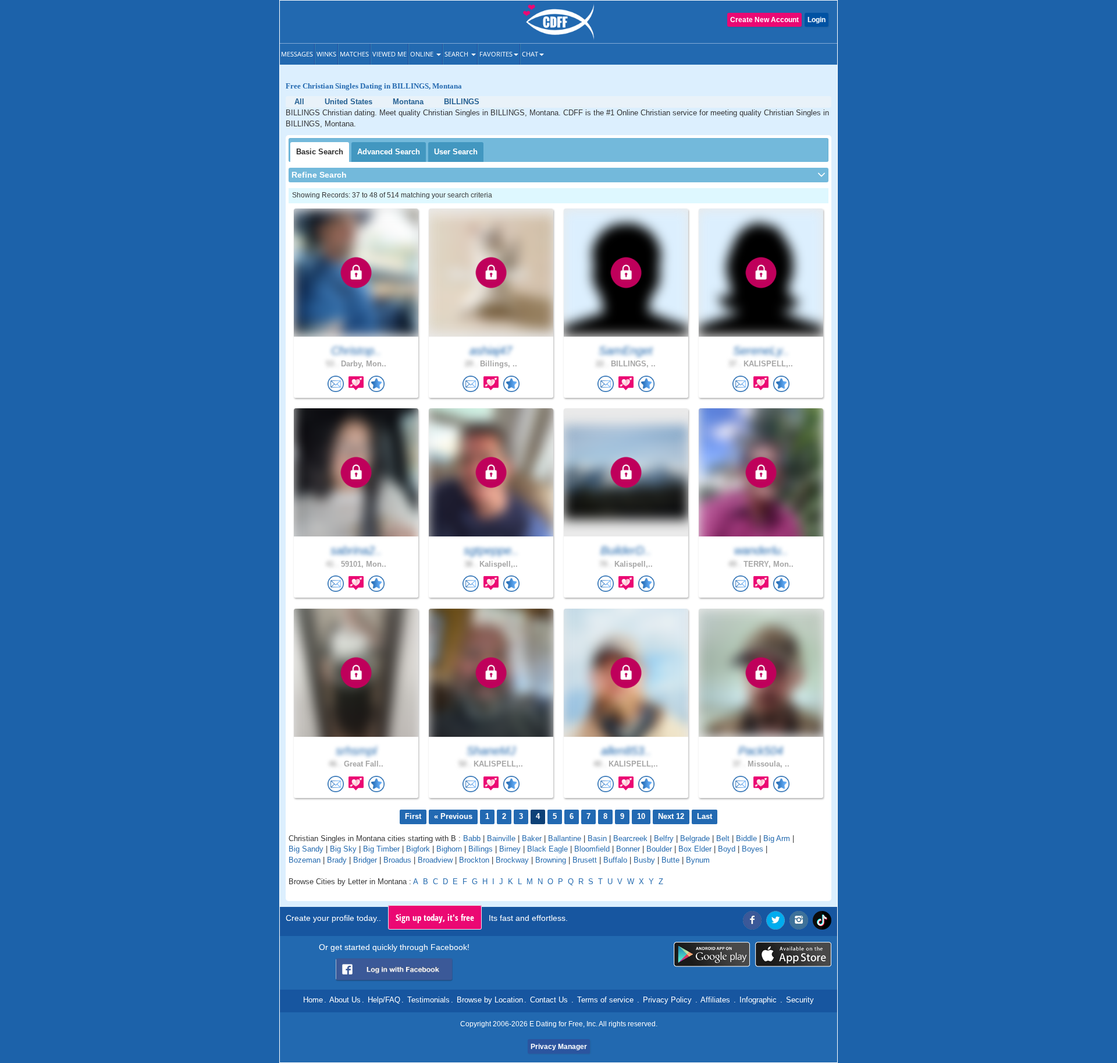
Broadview (435, 860)
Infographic (758, 999)
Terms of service (605, 999)
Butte (670, 860)
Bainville (501, 838)
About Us (345, 999)
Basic (319, 151)
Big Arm (776, 838)
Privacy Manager (559, 1047)
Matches (354, 54)
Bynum (698, 860)
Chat (530, 54)
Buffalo (615, 860)
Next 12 (671, 816)
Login (816, 20)
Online (422, 54)
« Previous (453, 816)
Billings (480, 849)
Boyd (726, 849)
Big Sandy (306, 849)
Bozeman (305, 860)
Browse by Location (490, 999)
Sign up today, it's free (435, 917)
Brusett (584, 860)
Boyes (752, 849)
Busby (644, 860)
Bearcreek (630, 838)
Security (800, 999)
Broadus (397, 860)
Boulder (659, 849)
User (456, 151)
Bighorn (449, 849)
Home (313, 999)
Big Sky (343, 849)
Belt (723, 838)
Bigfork (418, 849)
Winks (326, 54)
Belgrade (695, 838)
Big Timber (381, 849)
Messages (297, 54)
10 (641, 816)
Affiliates (715, 999)
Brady (337, 860)
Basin (597, 838)
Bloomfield (592, 849)
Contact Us (549, 999)
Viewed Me (389, 54)
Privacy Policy (667, 999)
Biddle (746, 838)
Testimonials (428, 999)
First (413, 816)
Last (704, 816)
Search (457, 54)
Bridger (365, 860)
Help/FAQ (384, 999)
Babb (472, 838)
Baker (532, 838)
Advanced (388, 151)
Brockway (512, 860)
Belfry (664, 838)
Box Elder (695, 849)
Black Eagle (547, 849)
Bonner (628, 849)
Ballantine (564, 838)
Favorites (496, 54)
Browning (550, 860)
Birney (510, 849)
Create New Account (764, 20)
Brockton (474, 860)
